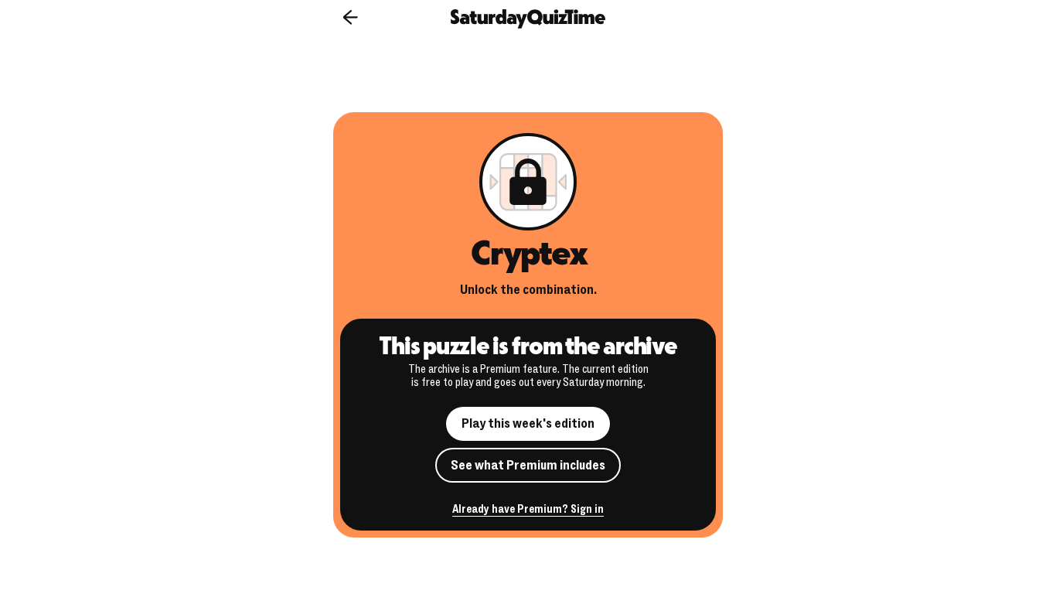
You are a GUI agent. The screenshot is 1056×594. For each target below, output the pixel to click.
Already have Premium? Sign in (528, 510)
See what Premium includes (528, 465)
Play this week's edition (528, 423)
